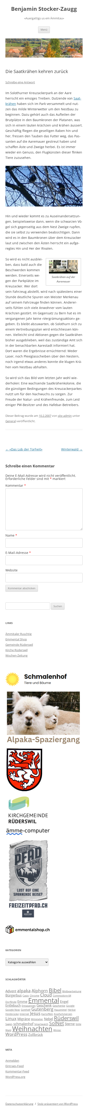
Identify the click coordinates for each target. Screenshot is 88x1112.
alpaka (24, 990)
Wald (8, 1030)
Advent (10, 991)
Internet (24, 1014)
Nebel (48, 1019)
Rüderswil (66, 1018)
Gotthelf (25, 1009)
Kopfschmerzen (63, 1014)
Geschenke (59, 1005)
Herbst (72, 1009)
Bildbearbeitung (71, 991)
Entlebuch (13, 1005)
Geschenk (44, 1005)
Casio (26, 995)
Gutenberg (42, 1009)
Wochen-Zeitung (16, 655)
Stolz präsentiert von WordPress (57, 1104)
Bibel (55, 990)
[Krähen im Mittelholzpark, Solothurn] (63, 272)
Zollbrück (35, 1034)
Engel (64, 1001)
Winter (57, 1030)
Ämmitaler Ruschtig (18, 634)
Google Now (12, 1009)
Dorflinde (10, 1001)
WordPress (16, 1034)
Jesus (35, 1013)
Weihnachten (32, 1028)
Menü (44, 29)
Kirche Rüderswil (16, 650)
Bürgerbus (13, 995)
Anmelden (12, 1061)
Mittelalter (37, 1019)
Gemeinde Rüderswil (19, 645)
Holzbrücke (12, 1014)
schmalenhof (23, 1023)
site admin (65, 416)
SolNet (56, 1023)
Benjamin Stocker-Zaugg (44, 8)
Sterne (70, 1023)
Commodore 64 (62, 995)
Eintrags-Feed (14, 1066)
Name (11, 535)
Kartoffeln (47, 1014)
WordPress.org (15, 1077)
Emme (22, 1001)
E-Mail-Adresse (18, 552)
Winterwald (72, 449)
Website (11, 570)
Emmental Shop (16, 639)
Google (70, 1005)
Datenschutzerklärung (19, 1104)
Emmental (43, 1000)
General (10, 421)
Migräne (23, 1019)
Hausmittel (60, 1009)
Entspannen (29, 1005)
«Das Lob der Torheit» (23, 449)
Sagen (8, 1024)
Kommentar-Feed (17, 1071)
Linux (10, 1018)
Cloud (46, 995)
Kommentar (15, 485)
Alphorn (40, 990)
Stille (78, 1024)
